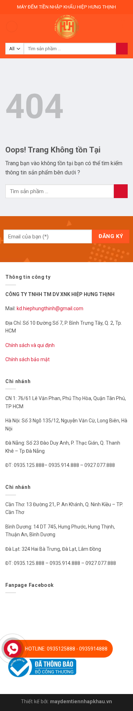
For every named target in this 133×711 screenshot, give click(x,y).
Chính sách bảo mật (27, 359)
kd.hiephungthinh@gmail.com (50, 308)
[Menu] (11, 27)
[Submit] (121, 191)
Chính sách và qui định (30, 345)
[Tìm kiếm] (122, 49)
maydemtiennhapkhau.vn (81, 702)
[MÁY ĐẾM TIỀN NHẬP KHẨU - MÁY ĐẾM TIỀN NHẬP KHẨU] (66, 26)
